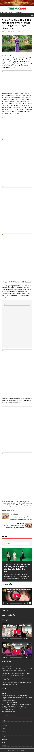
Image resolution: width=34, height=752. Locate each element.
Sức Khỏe (4, 737)
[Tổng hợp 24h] (17, 4)
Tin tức (3, 742)
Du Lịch (3, 720)
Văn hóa (4, 745)
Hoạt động (4, 728)
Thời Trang (4, 739)
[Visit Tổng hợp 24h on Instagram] (11, 615)
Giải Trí (3, 723)
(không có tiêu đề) (6, 666)
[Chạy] (4, 603)
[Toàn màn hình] (30, 603)
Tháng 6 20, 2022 (7, 32)
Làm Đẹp (4, 731)
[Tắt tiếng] (27, 603)
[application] (17, 596)
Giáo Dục (4, 725)
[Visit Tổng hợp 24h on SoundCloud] (3, 615)
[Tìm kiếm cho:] (17, 543)
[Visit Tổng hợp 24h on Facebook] (6, 615)
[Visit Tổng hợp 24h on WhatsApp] (9, 615)
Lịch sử (3, 734)
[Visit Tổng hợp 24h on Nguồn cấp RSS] (14, 615)
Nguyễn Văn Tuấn (18, 32)
